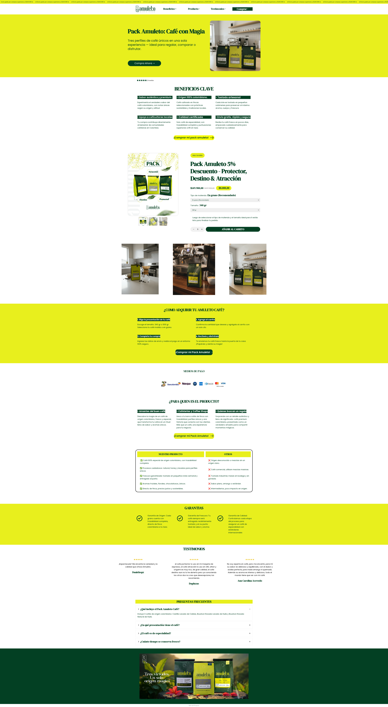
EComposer (196, 705)
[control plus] (203, 229)
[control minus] (192, 229)
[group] (143, 221)
